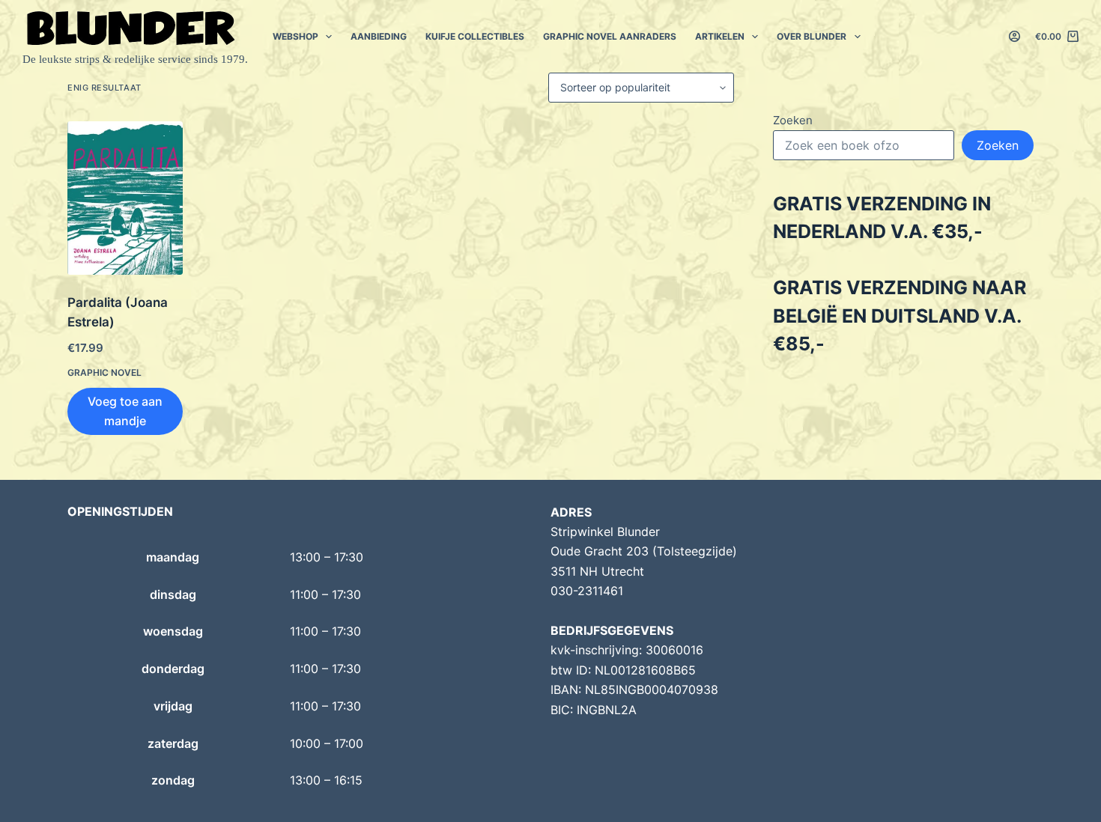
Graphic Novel (104, 372)
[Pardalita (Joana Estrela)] (125, 198)
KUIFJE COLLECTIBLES (474, 36)
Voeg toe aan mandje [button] (125, 411)
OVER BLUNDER (811, 36)
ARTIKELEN (719, 36)
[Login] (1014, 36)
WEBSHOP (295, 36)
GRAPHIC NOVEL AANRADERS (609, 36)
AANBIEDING (379, 36)
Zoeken (793, 120)
